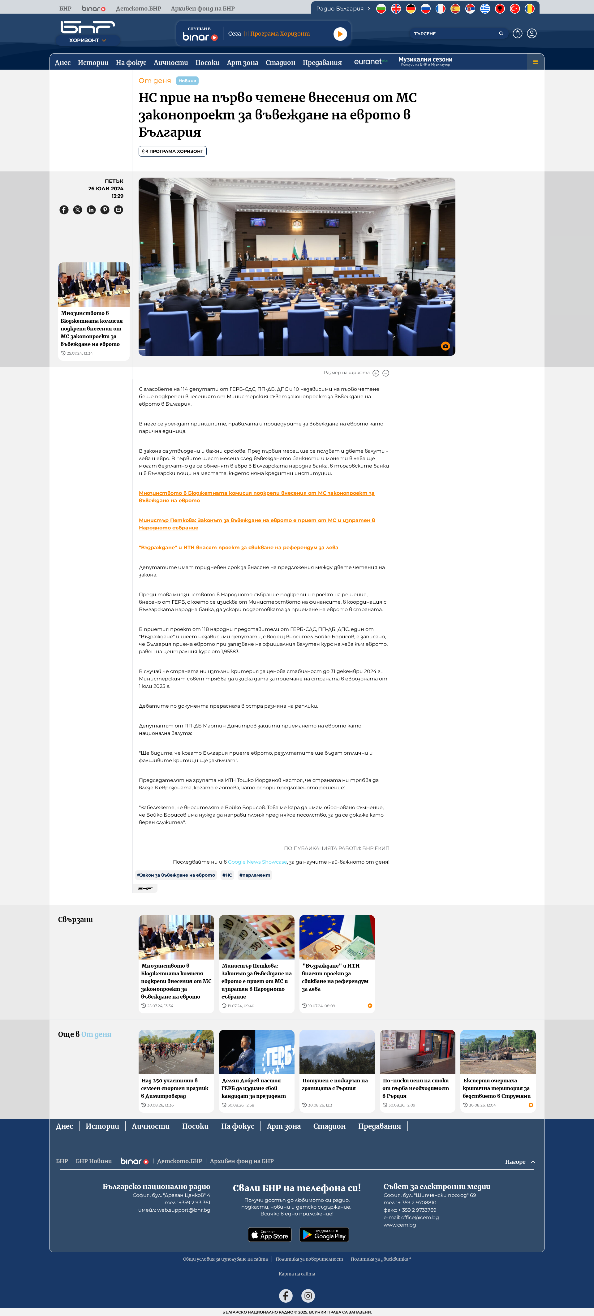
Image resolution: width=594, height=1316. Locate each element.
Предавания (379, 1126)
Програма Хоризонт (176, 151)
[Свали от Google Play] (324, 1234)
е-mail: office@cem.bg (411, 1217)
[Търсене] (501, 33)
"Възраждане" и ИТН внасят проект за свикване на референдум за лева (238, 547)
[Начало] (88, 27)
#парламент (254, 875)
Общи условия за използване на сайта (225, 1259)
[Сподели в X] (78, 210)
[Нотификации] (517, 33)
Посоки (195, 1126)
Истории (102, 1126)
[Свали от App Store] (270, 1234)
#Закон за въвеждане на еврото (176, 875)
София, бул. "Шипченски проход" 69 (430, 1195)
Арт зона (284, 1126)
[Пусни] (340, 34)
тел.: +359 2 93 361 (187, 1203)
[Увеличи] (376, 373)
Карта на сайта (297, 1274)
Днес (64, 1126)
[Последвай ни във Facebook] (285, 1295)
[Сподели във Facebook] (64, 210)
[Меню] (535, 62)
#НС (227, 875)
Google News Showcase (257, 862)
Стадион (329, 1126)
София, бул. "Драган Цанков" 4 (171, 1195)
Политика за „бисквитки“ (381, 1259)
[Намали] (386, 373)
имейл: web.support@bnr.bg (174, 1210)
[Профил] (532, 33)
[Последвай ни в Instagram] (308, 1295)
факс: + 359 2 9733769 (410, 1210)
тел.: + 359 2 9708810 (410, 1203)
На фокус (237, 1126)
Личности (151, 1126)
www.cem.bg (400, 1225)
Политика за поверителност (309, 1259)
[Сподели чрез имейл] (118, 210)
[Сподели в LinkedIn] (91, 210)
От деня (155, 80)
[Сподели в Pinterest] (105, 210)
